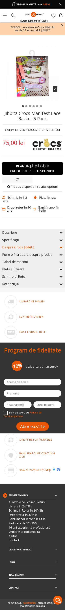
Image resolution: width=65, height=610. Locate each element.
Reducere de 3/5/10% (23, 523)
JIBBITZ (45, 30)
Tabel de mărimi (15, 262)
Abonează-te (32, 426)
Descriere (9, 232)
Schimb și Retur (14, 276)
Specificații (10, 240)
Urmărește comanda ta (24, 531)
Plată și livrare (13, 269)
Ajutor (13, 536)
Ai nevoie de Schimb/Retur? (27, 502)
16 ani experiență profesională (29, 527)
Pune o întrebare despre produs (27, 254)
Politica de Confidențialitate (23, 414)
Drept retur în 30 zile (23, 514)
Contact (14, 540)
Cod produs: (12, 129)
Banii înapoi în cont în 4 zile (27, 519)
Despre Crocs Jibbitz (18, 247)
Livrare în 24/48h (20, 506)
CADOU (16, 27)
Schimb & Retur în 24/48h (26, 510)
